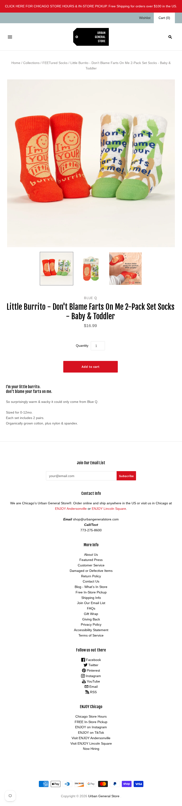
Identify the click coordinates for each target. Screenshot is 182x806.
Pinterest (93, 670)
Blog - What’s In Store (91, 587)
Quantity (82, 345)
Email (93, 686)
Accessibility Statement (91, 630)
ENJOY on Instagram (91, 727)
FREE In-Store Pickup (91, 722)
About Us (91, 554)
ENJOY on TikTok (91, 732)
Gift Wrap (91, 614)
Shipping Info (91, 598)
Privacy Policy (91, 624)
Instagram (93, 676)
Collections (31, 63)
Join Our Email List (91, 603)
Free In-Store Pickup (91, 592)
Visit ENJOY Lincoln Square (91, 743)
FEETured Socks (55, 63)
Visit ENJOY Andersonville (91, 738)
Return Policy (91, 576)
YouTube (93, 681)
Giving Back (91, 619)
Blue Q (90, 298)
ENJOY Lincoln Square (109, 508)
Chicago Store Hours (91, 716)
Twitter (92, 665)
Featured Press (91, 560)
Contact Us (91, 581)
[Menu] (10, 37)
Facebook (93, 660)
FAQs (91, 608)
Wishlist (144, 18)
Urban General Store (103, 796)
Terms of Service (91, 635)
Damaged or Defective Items (91, 571)
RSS (93, 692)
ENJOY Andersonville (71, 508)
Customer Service (91, 565)
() (164, 18)
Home (15, 63)
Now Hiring (91, 749)
